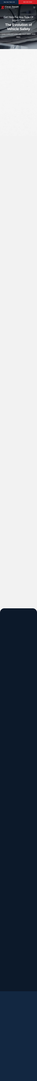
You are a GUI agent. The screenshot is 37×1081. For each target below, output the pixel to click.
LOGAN (18, 896)
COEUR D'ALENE (18, 835)
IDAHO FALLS (18, 910)
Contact (17, 1016)
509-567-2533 (18, 688)
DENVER (18, 851)
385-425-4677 (18, 907)
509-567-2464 (18, 753)
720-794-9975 (18, 865)
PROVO (18, 707)
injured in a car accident (26, 388)
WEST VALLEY (18, 956)
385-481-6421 (18, 893)
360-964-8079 (18, 984)
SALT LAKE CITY (18, 691)
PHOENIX (18, 867)
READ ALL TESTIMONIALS (18, 555)
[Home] (9, 7)
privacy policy (21, 484)
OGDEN (18, 881)
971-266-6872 (18, 817)
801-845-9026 (18, 660)
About (3, 1012)
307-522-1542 (18, 785)
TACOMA (18, 924)
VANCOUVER (18, 970)
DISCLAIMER (21, 1028)
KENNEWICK (18, 819)
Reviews (13, 1012)
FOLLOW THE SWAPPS (18, 1066)
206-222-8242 (18, 769)
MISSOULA (18, 787)
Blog (23, 1012)
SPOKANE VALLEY (18, 676)
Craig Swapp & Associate (23, 397)
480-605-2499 (18, 879)
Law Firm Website (11, 1074)
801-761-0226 (18, 968)
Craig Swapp (5, 410)
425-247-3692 (18, 954)
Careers (6, 1016)
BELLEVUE (18, 940)
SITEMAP (29, 1028)
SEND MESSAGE (18, 492)
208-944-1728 (18, 921)
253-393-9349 (18, 938)
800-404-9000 (27, 2)
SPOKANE (18, 739)
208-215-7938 (18, 849)
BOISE (18, 723)
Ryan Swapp (14, 407)
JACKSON (18, 771)
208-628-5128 (18, 736)
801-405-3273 (18, 704)
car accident (7, 146)
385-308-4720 (18, 720)
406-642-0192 (18, 801)
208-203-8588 (18, 674)
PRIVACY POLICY (10, 1028)
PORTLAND (18, 803)
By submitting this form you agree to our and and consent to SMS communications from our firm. (19, 484)
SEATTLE (18, 755)
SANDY (18, 646)
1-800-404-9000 (11, 399)
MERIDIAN (19, 662)
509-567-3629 (18, 833)
